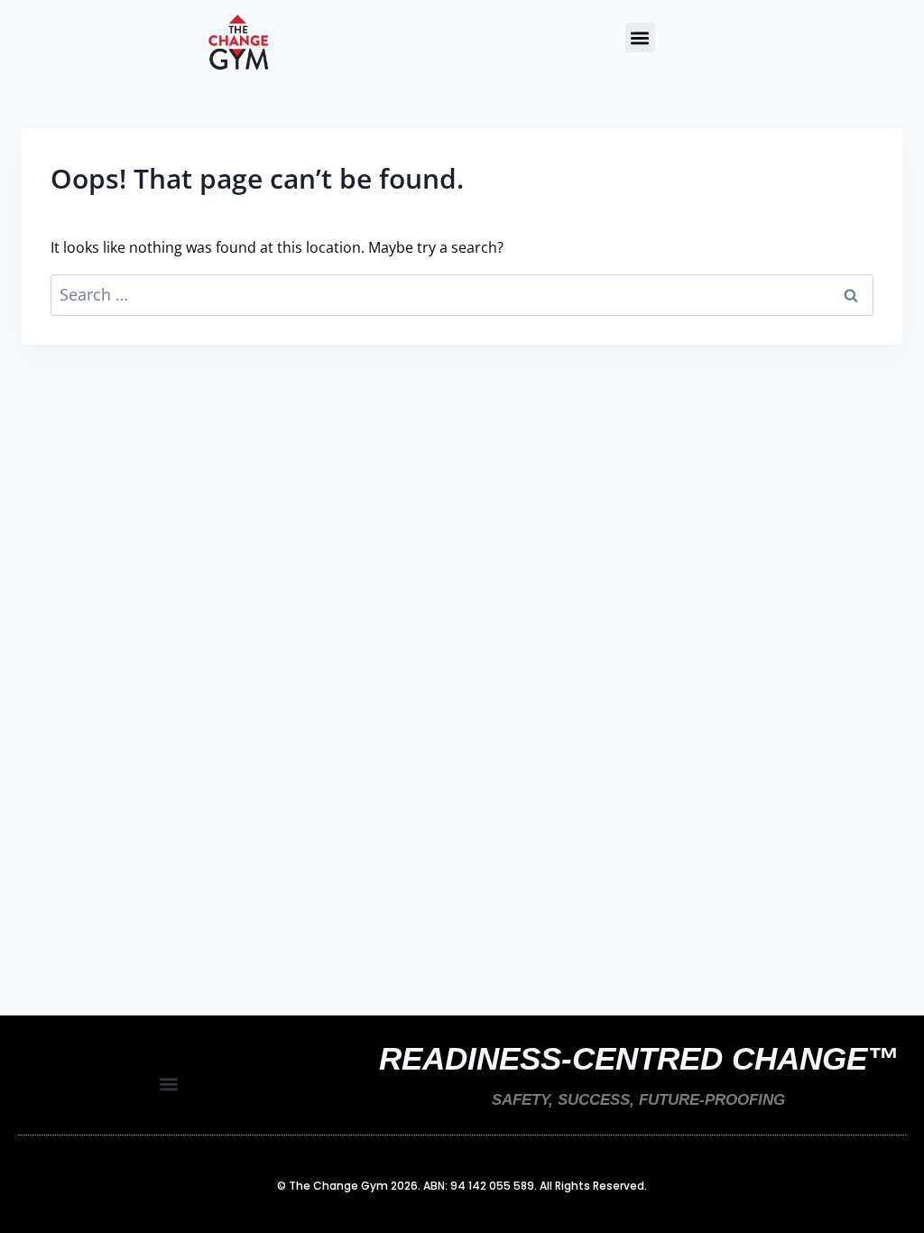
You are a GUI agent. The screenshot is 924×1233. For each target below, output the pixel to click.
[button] (640, 37)
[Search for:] (462, 295)
